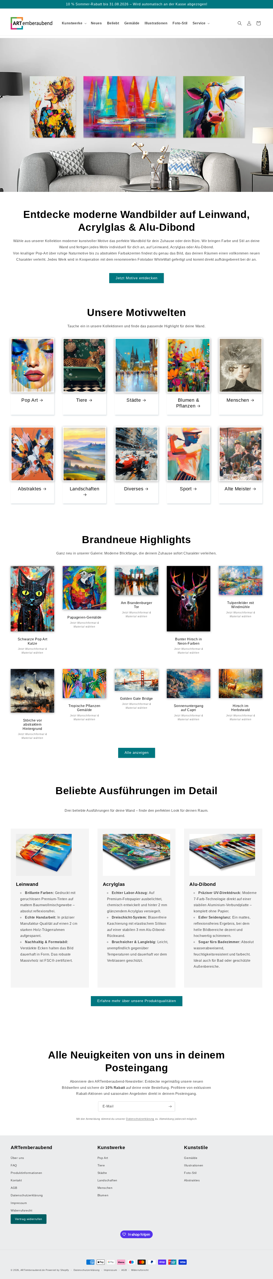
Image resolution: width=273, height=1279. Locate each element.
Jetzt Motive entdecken (136, 278)
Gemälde (190, 1158)
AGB (14, 1188)
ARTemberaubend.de (32, 1270)
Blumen (103, 1195)
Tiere (81, 400)
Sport (186, 488)
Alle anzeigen (137, 753)
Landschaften (84, 488)
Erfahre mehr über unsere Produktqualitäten (136, 1001)
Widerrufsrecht (21, 1210)
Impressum (19, 1203)
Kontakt (16, 1180)
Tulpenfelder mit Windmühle (240, 605)
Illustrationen (193, 1165)
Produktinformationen (26, 1173)
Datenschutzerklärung (140, 1118)
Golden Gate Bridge (136, 698)
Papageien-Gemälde (84, 617)
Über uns (17, 1158)
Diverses (134, 488)
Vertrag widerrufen (28, 1219)
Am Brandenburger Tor (136, 605)
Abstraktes (29, 488)
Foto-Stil (190, 1173)
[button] (73, 23)
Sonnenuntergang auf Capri (188, 708)
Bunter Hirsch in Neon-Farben (188, 641)
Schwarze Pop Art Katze (32, 641)
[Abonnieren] (170, 1106)
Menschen (238, 400)
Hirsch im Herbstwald (240, 708)
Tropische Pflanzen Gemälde (84, 708)
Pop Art (29, 400)
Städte (133, 400)
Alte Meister (238, 488)
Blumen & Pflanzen (187, 403)
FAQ (14, 1165)
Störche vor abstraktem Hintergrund (32, 725)
